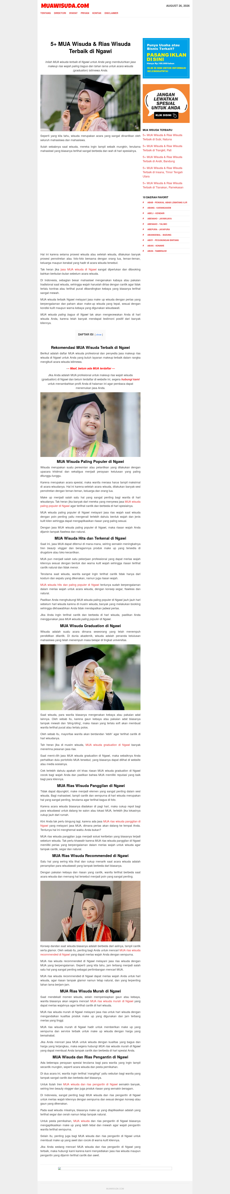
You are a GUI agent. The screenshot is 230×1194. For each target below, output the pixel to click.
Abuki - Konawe (155, 245)
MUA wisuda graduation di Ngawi (108, 745)
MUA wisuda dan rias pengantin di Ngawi (90, 1084)
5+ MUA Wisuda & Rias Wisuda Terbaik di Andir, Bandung (162, 159)
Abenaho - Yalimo (157, 224)
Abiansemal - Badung (159, 234)
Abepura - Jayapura (158, 229)
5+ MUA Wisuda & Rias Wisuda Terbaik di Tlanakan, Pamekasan (163, 185)
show (98, 334)
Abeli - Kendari (155, 213)
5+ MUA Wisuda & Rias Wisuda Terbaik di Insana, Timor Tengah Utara (163, 172)
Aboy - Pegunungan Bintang (163, 240)
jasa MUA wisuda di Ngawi (79, 269)
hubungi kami (130, 379)
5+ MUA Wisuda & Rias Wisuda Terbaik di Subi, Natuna (162, 137)
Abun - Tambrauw (157, 250)
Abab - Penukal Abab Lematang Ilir (167, 202)
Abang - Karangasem (159, 207)
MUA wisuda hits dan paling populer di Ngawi (69, 585)
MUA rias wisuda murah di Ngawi (111, 1001)
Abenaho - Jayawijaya (159, 218)
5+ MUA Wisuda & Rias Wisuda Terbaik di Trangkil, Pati (162, 148)
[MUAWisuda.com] (65, 5)
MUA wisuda (81, 1121)
